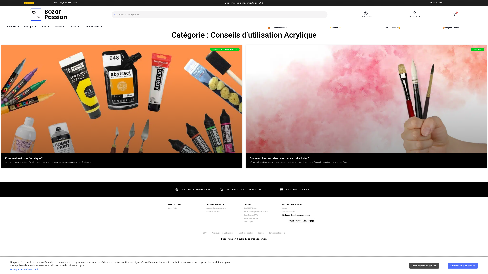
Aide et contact (366, 16)
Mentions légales (246, 233)
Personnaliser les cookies (424, 265)
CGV (205, 233)
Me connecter (414, 16)
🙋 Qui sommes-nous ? (277, 28)
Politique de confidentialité (223, 233)
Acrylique (28, 26)
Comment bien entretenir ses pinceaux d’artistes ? (279, 158)
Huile (44, 26)
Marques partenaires (213, 211)
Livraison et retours (277, 233)
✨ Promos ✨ (335, 28)
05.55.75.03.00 (436, 3)
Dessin (73, 26)
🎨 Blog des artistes (451, 28)
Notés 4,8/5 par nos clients (65, 3)
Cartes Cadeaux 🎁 (393, 28)
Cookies (261, 233)
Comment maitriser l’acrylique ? (24, 158)
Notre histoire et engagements (216, 208)
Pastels (58, 26)
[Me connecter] (414, 13)
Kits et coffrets (92, 26)
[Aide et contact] (366, 13)
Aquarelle (11, 26)
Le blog (284, 208)
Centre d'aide (172, 208)
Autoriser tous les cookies (462, 265)
